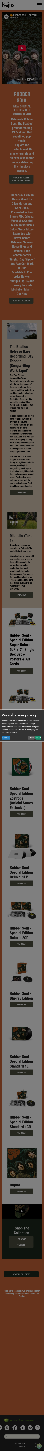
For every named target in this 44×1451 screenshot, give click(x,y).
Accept (38, 738)
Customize (5, 738)
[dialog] (22, 725)
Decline (31, 738)
